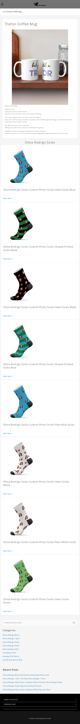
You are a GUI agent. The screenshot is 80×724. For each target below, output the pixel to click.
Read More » (8, 198)
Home (4, 12)
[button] (3, 4)
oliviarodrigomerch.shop (43, 718)
